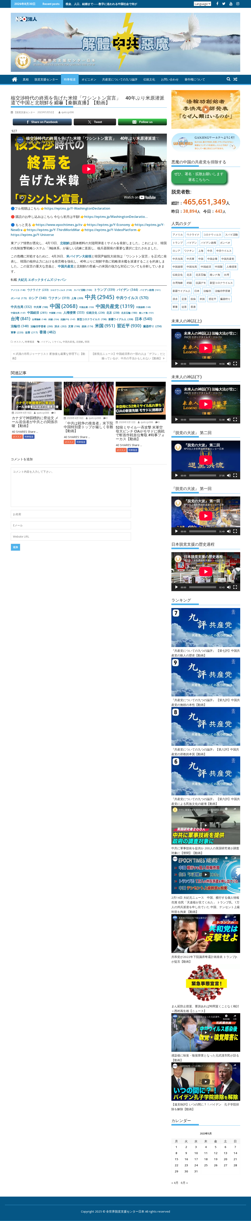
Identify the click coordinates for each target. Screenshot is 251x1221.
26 (215, 1165)
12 (215, 1153)
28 (235, 1165)
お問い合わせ (170, 79)
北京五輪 (129, 312)
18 (206, 1159)
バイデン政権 (150, 289)
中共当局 (21, 307)
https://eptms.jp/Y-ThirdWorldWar (53, 230)
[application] (205, 348)
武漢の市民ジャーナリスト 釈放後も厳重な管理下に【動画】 (48, 356)
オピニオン (89, 79)
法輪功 (20, 326)
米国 (105, 326)
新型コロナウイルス (92, 319)
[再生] (176, 364)
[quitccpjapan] (14, 79)
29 (176, 1171)
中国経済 (37, 312)
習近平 (129, 326)
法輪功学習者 (42, 326)
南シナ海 (146, 312)
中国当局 (18, 312)
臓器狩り (152, 326)
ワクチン (58, 298)
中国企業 (86, 307)
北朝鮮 (64, 243)
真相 (26, 79)
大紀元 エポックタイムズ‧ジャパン (42, 279)
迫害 (31, 332)
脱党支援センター (46, 79)
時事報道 (70, 79)
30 (186, 1171)
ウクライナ (37, 290)
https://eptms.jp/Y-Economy (108, 225)
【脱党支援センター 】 (34, 112)
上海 (77, 298)
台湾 (20, 318)
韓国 (87, 341)
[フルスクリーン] (235, 364)
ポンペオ (19, 298)
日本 (143, 318)
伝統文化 (149, 79)
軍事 (17, 332)
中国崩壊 (143, 307)
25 (206, 1165)
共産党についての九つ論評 (119, 79)
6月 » (184, 1183)
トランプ (104, 289)
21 (235, 1159)
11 (206, 1153)
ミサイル (56, 341)
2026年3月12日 (127, 422)
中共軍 (41, 307)
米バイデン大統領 (78, 256)
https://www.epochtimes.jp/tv (59, 225)
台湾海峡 (39, 319)
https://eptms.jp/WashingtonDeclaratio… (116, 216)
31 (196, 1171)
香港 (47, 332)
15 (176, 1159)
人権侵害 (74, 312)
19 (215, 1159)
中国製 (55, 312)
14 (235, 1153)
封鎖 (53, 319)
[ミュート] (229, 364)
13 (225, 1153)
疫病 (87, 326)
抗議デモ (68, 319)
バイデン (127, 289)
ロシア (38, 298)
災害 (74, 326)
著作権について (195, 79)
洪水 (60, 326)
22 (176, 1165)
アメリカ (18, 290)
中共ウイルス (132, 297)
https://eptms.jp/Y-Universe (32, 235)
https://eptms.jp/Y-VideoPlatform (110, 230)
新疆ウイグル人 (120, 319)
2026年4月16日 (23, 412)
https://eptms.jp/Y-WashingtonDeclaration (77, 208)
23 (186, 1165)
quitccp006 (42, 412)
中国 (63, 306)
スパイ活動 (83, 289)
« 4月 (174, 1183)
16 (186, 1159)
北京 (112, 312)
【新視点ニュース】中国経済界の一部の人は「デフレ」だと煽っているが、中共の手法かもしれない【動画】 (128, 356)
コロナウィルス (61, 289)
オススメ (18, 341)
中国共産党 (66, 266)
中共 (99, 297)
